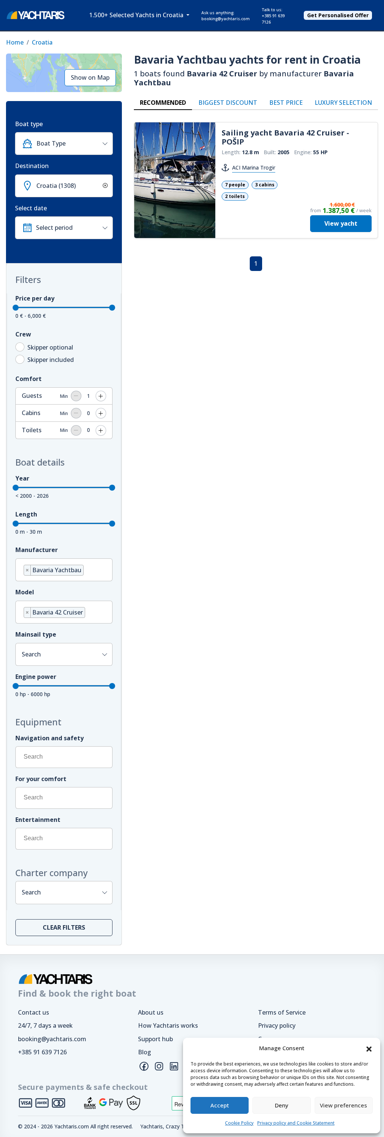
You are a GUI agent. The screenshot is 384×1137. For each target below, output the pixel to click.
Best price (286, 102)
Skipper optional (50, 347)
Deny (281, 1105)
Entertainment (37, 820)
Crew (23, 334)
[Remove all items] (103, 186)
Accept (219, 1105)
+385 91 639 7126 (42, 1052)
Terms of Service (282, 1012)
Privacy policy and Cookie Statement (295, 1123)
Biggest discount (227, 102)
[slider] (16, 308)
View (340, 223)
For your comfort (40, 779)
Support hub (155, 1039)
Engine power (35, 677)
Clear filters (64, 927)
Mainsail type (35, 634)
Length (26, 514)
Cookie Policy (239, 1123)
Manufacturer (36, 550)
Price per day (34, 298)
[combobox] (63, 143)
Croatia (42, 42)
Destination (32, 166)
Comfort (28, 379)
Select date (31, 208)
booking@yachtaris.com (52, 1039)
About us (151, 1012)
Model (24, 592)
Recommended (163, 102)
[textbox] (71, 143)
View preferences (343, 1105)
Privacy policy (277, 1025)
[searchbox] (88, 571)
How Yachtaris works (168, 1025)
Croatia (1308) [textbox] (56, 186)
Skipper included (50, 360)
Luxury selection (343, 102)
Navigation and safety (49, 738)
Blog (144, 1052)
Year (22, 478)
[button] (369, 1048)
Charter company (51, 873)
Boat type (29, 124)
